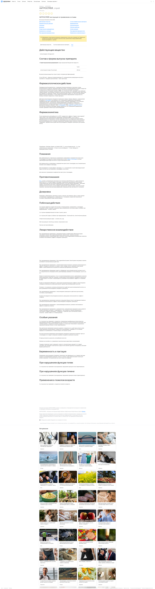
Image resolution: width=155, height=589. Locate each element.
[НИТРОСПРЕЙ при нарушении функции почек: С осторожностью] (49, 13)
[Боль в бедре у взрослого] (87, 557)
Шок (40, 181)
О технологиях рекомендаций (135, 588)
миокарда (48, 100)
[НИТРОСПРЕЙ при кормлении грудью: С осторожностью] (43, 13)
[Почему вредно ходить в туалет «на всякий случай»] (106, 577)
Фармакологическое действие (46, 23)
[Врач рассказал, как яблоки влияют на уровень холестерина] (106, 480)
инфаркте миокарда (72, 159)
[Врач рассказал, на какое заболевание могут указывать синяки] (68, 460)
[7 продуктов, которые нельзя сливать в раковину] (68, 557)
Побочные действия (74, 27)
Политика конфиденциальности (147, 588)
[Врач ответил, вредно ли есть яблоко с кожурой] (87, 519)
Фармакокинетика (74, 23)
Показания (41, 25)
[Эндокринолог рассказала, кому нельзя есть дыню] (87, 577)
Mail (2, 588)
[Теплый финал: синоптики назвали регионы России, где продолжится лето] (68, 577)
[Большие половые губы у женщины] (106, 441)
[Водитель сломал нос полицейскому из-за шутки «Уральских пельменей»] (48, 538)
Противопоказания (74, 25)
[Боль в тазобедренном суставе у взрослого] (48, 557)
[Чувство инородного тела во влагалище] (68, 519)
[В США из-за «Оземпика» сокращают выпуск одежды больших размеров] (87, 460)
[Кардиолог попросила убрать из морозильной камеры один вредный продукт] (68, 441)
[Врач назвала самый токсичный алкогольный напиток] (106, 538)
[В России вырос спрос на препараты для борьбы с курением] (106, 519)
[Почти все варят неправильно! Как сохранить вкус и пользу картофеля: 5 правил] (48, 499)
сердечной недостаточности (75, 105)
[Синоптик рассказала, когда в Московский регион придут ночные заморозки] (68, 538)
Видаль (83, 411)
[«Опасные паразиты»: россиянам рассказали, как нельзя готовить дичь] (87, 499)
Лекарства (41, 6)
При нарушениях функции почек (77, 31)
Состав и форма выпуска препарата (78, 21)
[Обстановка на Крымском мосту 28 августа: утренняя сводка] (87, 441)
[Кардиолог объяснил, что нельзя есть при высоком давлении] (68, 480)
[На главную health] (6, 1)
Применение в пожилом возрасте (77, 32)
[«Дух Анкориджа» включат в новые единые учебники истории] (106, 557)
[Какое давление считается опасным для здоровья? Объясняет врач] (48, 441)
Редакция (107, 588)
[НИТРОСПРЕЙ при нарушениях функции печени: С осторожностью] (46, 13)
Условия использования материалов (116, 588)
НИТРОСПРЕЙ (48, 6)
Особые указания (74, 29)
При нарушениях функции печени (46, 32)
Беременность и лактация (45, 31)
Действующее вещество (44, 21)
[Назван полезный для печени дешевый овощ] (87, 538)
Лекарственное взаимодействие (46, 29)
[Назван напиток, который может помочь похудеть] (48, 519)
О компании (6, 588)
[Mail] (2, 1)
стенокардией (62, 105)
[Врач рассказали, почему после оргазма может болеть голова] (106, 499)
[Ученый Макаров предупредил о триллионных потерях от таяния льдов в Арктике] (48, 460)
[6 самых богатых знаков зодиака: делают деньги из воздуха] (48, 577)
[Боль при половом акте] (106, 460)
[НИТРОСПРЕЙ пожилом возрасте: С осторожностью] (52, 13)
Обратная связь (126, 588)
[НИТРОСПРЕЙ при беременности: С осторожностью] (40, 13)
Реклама (10, 588)
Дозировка (41, 27)
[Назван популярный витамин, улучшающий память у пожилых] (68, 499)
